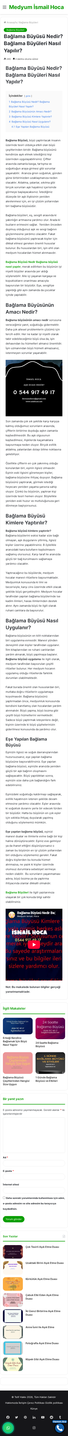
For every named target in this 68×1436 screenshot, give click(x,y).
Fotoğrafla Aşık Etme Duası (42, 1343)
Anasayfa (11, 22)
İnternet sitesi (11, 1184)
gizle (28, 96)
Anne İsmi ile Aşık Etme (40, 1327)
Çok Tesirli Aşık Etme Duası (42, 1246)
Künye (34, 1408)
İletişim (22, 1402)
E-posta (8, 1170)
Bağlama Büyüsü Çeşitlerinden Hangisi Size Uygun (16, 1081)
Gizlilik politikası (54, 1402)
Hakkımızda (11, 1402)
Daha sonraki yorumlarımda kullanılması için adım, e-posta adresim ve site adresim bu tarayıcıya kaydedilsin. (34, 1203)
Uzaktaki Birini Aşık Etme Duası (45, 1262)
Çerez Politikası (35, 1402)
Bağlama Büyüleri (28, 22)
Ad (5, 1157)
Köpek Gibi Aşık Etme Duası (42, 1359)
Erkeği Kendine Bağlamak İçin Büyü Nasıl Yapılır (15, 1041)
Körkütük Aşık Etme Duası (41, 1278)
